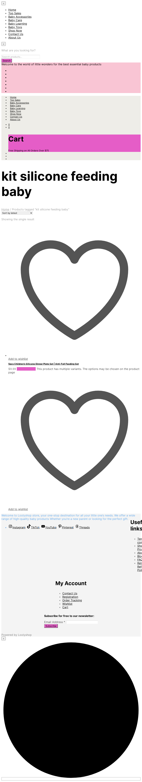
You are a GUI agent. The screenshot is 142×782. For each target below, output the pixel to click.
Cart (65, 607)
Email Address (54, 622)
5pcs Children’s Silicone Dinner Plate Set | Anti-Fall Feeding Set (43, 363)
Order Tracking (72, 600)
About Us (14, 37)
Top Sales (14, 13)
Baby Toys (15, 27)
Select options (26, 369)
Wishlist (67, 603)
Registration (70, 597)
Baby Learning (17, 23)
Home (12, 9)
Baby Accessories (20, 16)
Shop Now (15, 30)
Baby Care (15, 20)
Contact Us (15, 34)
